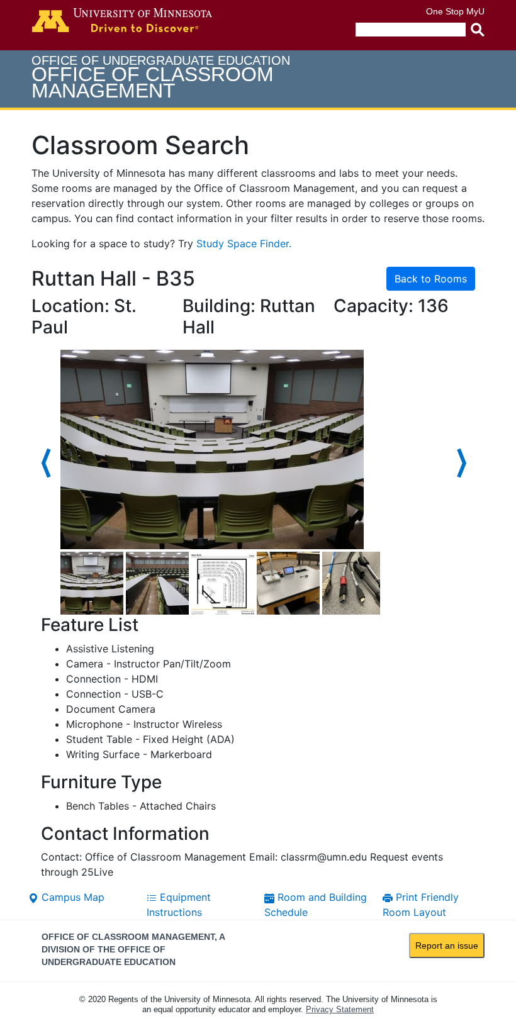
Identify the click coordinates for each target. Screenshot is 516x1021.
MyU (475, 11)
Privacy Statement (340, 1009)
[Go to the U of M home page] (122, 20)
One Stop (445, 11)
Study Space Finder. (243, 243)
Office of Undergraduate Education (160, 77)
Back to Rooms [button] (431, 278)
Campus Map (71, 897)
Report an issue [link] (446, 945)
